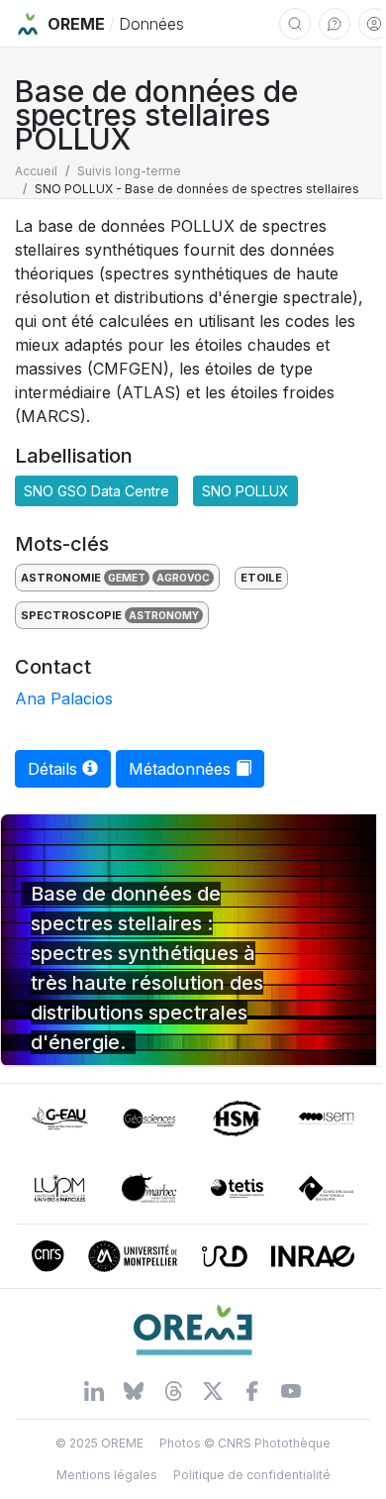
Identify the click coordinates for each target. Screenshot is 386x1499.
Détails (55, 769)
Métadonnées (182, 769)
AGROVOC (183, 578)
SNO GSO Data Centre (96, 490)
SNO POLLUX (245, 490)
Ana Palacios (64, 698)
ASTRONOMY (164, 615)
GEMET (126, 578)
